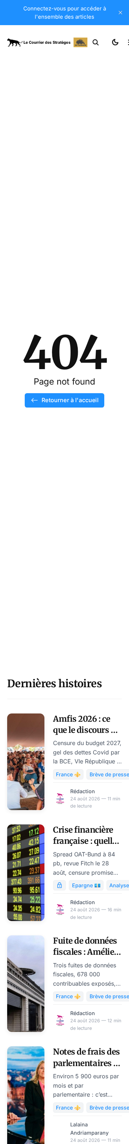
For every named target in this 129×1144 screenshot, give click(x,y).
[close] (120, 12)
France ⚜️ (68, 774)
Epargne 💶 (86, 885)
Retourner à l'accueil (70, 400)
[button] (95, 42)
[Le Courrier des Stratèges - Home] (47, 42)
